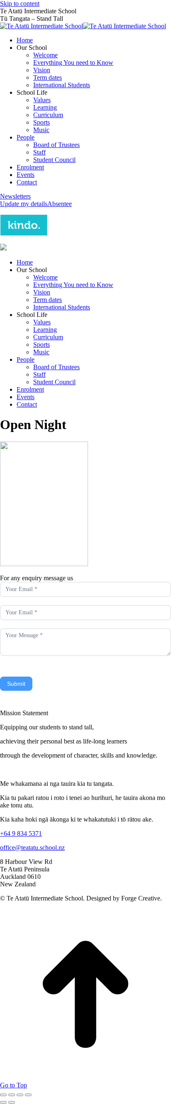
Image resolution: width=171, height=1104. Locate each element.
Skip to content (19, 3)
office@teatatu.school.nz (32, 847)
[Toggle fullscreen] (20, 1095)
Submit (16, 683)
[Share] (11, 1095)
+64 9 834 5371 (21, 833)
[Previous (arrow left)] (3, 1102)
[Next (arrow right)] (11, 1102)
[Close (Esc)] (3, 1095)
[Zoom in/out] (28, 1095)
